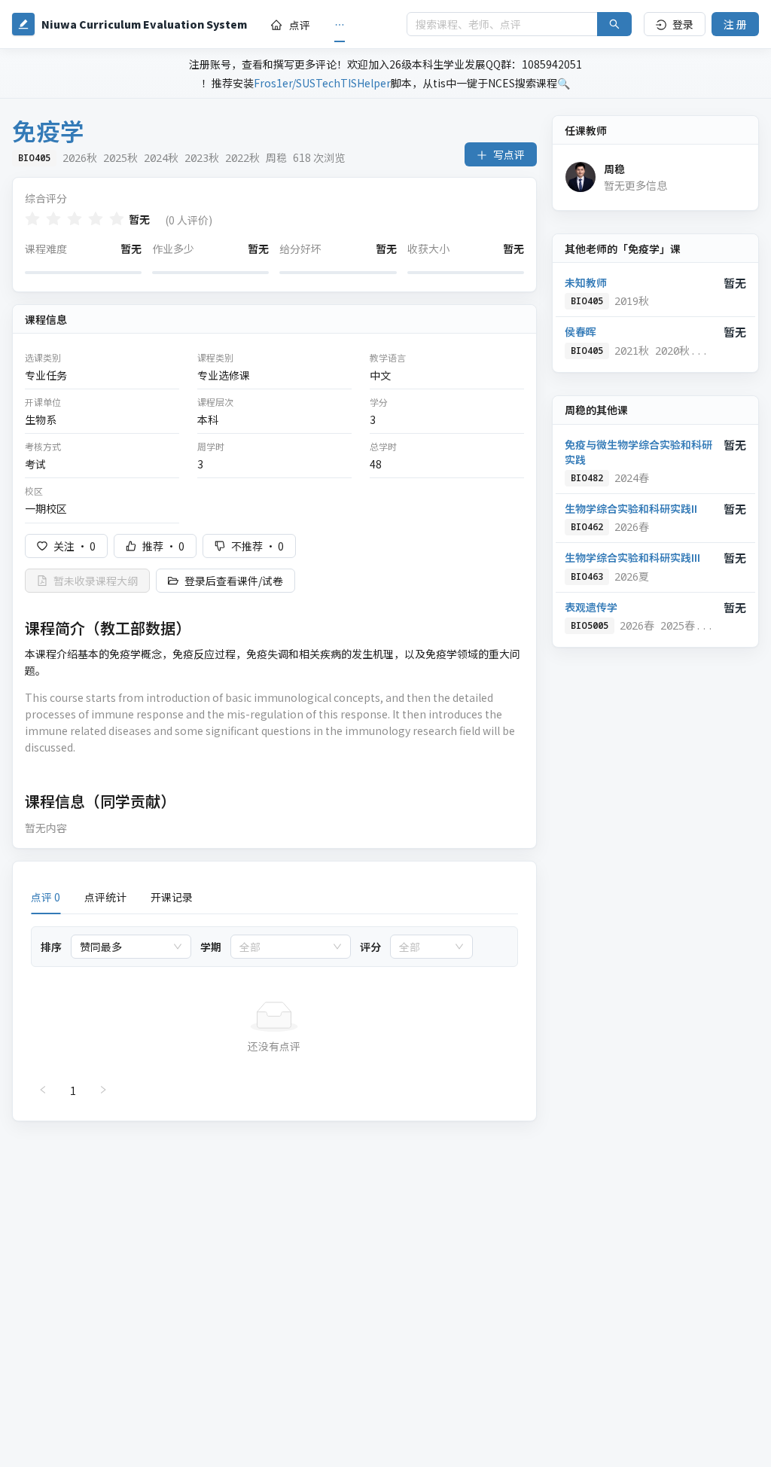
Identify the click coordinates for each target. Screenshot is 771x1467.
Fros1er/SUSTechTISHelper (322, 82)
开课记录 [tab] (172, 896)
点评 (299, 24)
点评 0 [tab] (45, 896)
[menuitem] (290, 25)
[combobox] (124, 946)
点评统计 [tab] (105, 896)
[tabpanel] (274, 1014)
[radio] (32, 219)
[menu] (327, 24)
